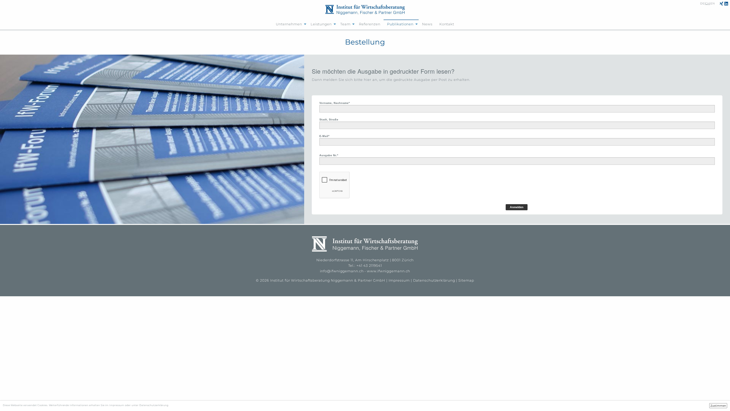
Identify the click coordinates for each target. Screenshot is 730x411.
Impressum (399, 280)
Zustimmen (718, 405)
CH (707, 3)
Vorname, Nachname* (334, 102)
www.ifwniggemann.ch (388, 271)
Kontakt (446, 24)
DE (702, 3)
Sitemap (466, 280)
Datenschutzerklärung (434, 280)
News (427, 24)
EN (713, 3)
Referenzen (369, 24)
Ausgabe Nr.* (328, 155)
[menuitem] (289, 24)
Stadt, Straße (328, 119)
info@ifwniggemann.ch (342, 271)
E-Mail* (324, 136)
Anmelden (516, 207)
